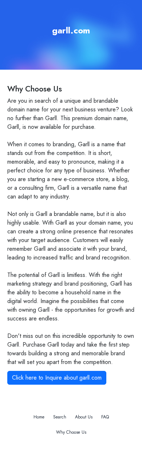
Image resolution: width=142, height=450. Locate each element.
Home (38, 417)
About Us (83, 417)
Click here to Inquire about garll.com (57, 377)
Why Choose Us (71, 432)
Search (59, 417)
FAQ (105, 417)
